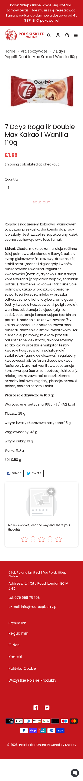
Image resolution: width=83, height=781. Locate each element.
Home (10, 51)
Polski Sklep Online (32, 745)
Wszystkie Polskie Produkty (32, 680)
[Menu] (75, 35)
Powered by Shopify (61, 745)
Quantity (12, 179)
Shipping (12, 164)
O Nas (14, 645)
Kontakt (16, 656)
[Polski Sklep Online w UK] (24, 35)
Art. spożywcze (35, 51)
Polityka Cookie (22, 668)
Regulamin (18, 633)
